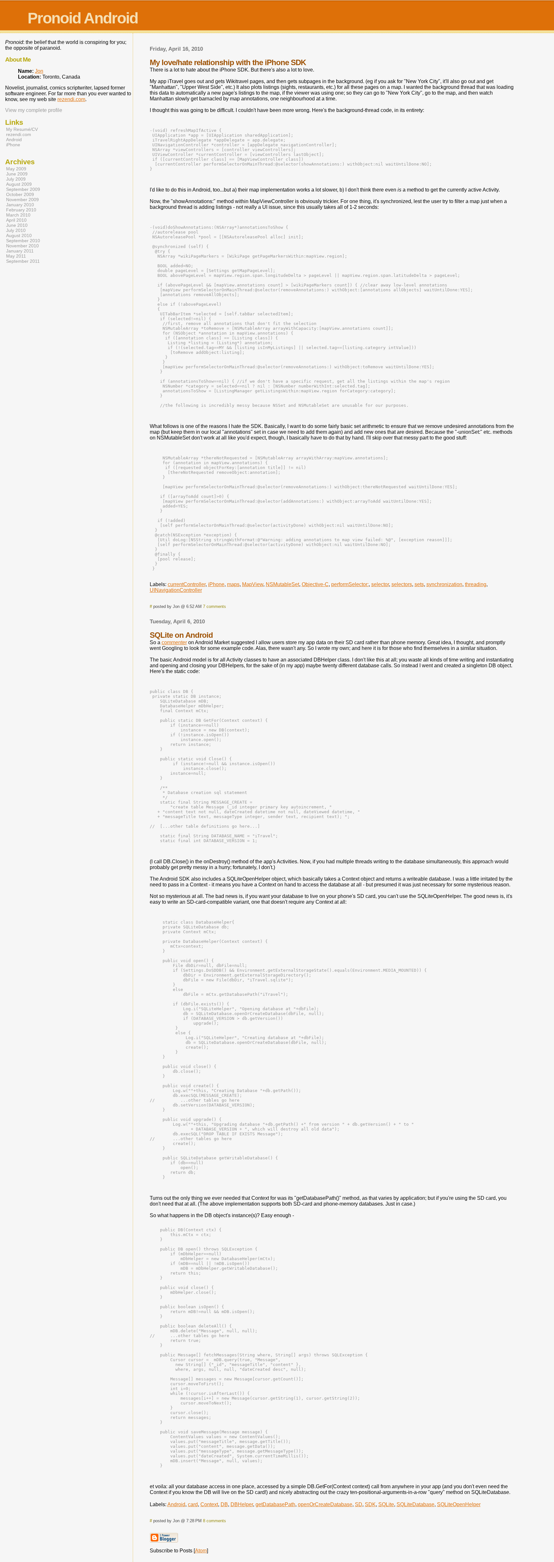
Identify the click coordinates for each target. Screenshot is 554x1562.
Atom (201, 1550)
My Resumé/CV (22, 129)
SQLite (386, 1504)
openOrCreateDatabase (325, 1504)
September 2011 (23, 261)
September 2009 (23, 189)
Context (209, 1504)
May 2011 (16, 256)
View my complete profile (33, 110)
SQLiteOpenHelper (459, 1504)
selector (380, 584)
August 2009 (19, 184)
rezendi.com (71, 99)
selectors (401, 584)
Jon (39, 71)
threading (475, 584)
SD (358, 1504)
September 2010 (23, 240)
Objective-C (315, 584)
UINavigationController (176, 590)
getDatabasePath (275, 1504)
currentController (187, 584)
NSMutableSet (282, 584)
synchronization (444, 584)
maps (233, 584)
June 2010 (17, 225)
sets (419, 584)
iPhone (216, 584)
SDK (370, 1504)
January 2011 (20, 250)
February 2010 (21, 209)
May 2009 (16, 168)
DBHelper (242, 1504)
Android (176, 1504)
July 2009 (16, 179)
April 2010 (16, 220)
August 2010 (19, 235)
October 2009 (20, 194)
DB (224, 1504)
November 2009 (22, 199)
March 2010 (18, 215)
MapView (252, 584)
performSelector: (350, 584)
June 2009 (17, 173)
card (193, 1504)
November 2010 (22, 245)
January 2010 (20, 204)
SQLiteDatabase (415, 1504)
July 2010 (16, 230)
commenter (174, 642)
